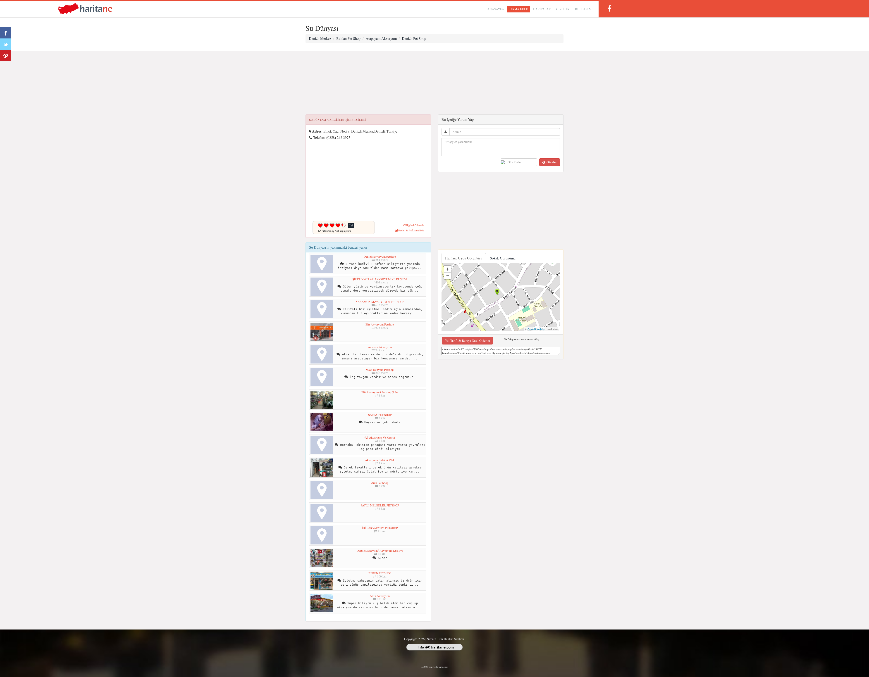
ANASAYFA (495, 9)
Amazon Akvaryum (380, 347)
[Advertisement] (434, 83)
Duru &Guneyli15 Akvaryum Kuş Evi (380, 551)
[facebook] (609, 8)
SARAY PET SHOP (380, 415)
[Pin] (5, 55)
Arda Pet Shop (380, 483)
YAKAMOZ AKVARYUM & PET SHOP (380, 302)
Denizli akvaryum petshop (380, 256)
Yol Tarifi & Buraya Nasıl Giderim (467, 340)
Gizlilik (563, 9)
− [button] (447, 276)
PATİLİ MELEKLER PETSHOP (380, 505)
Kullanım (583, 9)
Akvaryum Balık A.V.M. (380, 460)
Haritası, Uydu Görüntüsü (463, 258)
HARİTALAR (542, 9)
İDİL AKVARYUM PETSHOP (380, 528)
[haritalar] (85, 8)
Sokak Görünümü (503, 258)
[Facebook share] (5, 32)
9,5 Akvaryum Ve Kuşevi (380, 437)
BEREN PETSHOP (379, 573)
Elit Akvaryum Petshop (379, 324)
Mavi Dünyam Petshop (380, 370)
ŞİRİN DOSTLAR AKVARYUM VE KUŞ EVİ (379, 279)
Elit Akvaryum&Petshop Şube (379, 392)
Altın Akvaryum (380, 596)
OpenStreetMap (536, 329)
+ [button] (447, 269)
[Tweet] (5, 44)
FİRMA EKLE (518, 9)
